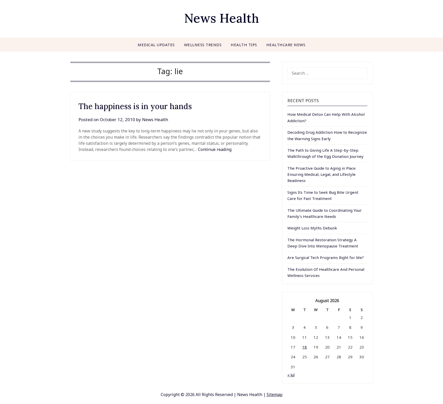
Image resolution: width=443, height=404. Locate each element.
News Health (221, 18)
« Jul (291, 374)
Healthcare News (286, 44)
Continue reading (214, 149)
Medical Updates (156, 44)
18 (304, 347)
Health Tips (244, 44)
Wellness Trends (203, 44)
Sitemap (275, 394)
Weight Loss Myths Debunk (312, 227)
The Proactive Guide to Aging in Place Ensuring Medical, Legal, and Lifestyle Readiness (321, 174)
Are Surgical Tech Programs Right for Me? (325, 257)
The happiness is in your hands (135, 106)
